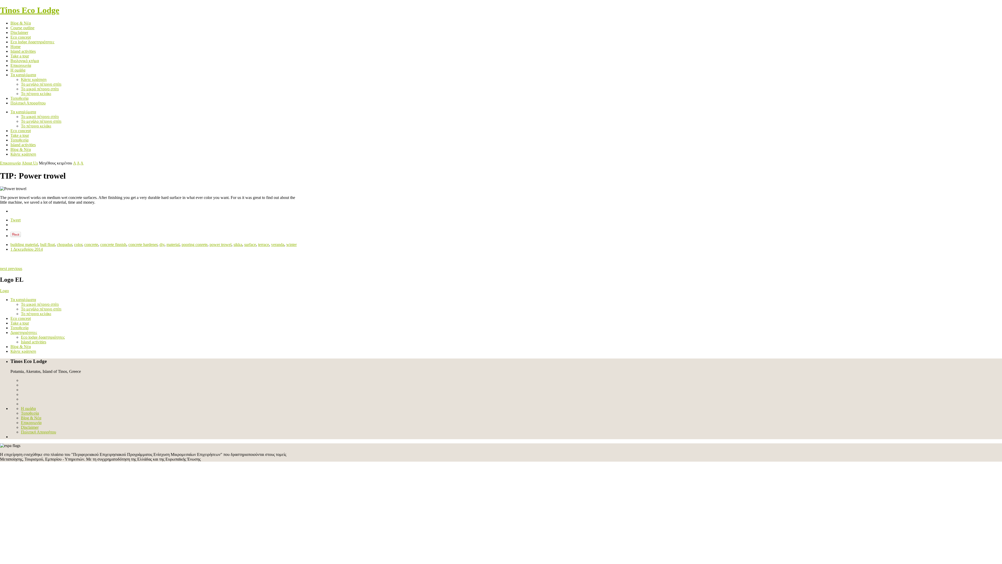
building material (24, 244)
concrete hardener (142, 244)
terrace (263, 244)
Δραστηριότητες (23, 332)
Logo (4, 291)
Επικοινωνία (20, 65)
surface (250, 244)
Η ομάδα (17, 70)
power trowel (220, 244)
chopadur (64, 244)
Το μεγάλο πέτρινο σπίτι (41, 84)
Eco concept (20, 37)
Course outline (22, 28)
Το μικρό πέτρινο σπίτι (40, 89)
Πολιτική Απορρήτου (28, 103)
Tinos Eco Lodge (29, 10)
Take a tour (19, 56)
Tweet (15, 220)
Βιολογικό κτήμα (24, 60)
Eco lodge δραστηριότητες (32, 42)
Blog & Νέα (20, 23)
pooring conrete (194, 244)
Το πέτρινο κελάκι (36, 93)
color (78, 244)
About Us (30, 163)
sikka (238, 244)
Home (15, 46)
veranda (277, 244)
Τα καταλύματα (23, 75)
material (173, 244)
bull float (47, 244)
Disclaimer (19, 32)
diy (161, 244)
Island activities (23, 51)
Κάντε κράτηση (33, 79)
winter (291, 244)
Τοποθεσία (19, 98)
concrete (91, 244)
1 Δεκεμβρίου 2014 (26, 249)
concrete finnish (113, 244)
